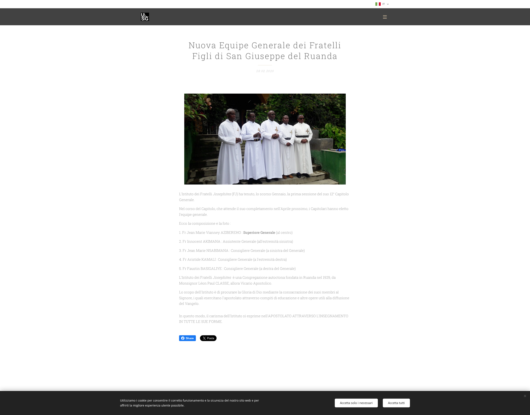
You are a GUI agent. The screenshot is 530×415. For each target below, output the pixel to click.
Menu (386, 17)
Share (190, 338)
